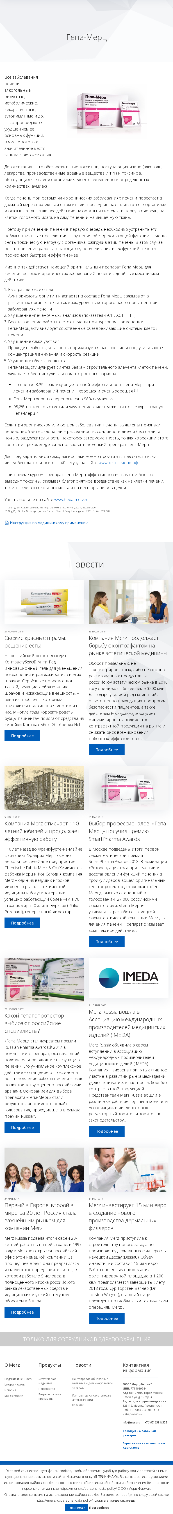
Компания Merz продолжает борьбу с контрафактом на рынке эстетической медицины (128, 645)
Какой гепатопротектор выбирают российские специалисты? (34, 1023)
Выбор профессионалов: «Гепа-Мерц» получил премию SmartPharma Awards (128, 831)
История (10, 1390)
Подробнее (22, 735)
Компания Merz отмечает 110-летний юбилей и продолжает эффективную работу (43, 831)
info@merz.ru (131, 1422)
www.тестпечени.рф (118, 462)
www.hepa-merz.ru (71, 499)
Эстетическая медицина (47, 1381)
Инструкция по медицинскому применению (49, 522)
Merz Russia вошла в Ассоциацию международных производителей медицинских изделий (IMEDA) (127, 1023)
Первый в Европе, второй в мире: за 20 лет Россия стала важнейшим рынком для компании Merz (41, 1216)
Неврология (47, 1389)
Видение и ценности (18, 1379)
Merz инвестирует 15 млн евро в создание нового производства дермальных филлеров (127, 1216)
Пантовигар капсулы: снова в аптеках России (91, 1398)
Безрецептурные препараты (50, 1396)
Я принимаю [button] (76, 1508)
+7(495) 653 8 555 (156, 1422)
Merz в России (14, 1396)
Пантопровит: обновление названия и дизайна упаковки (92, 1381)
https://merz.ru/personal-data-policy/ (88, 1488)
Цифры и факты (15, 1384)
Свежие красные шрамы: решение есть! (35, 641)
